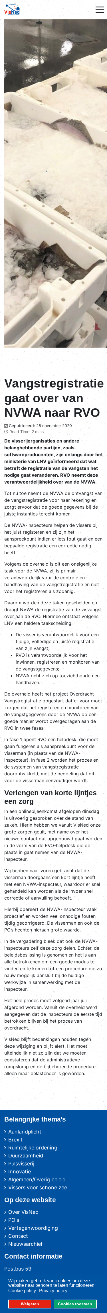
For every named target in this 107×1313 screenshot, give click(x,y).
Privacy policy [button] (53, 1290)
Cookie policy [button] (22, 1290)
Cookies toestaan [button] (75, 1304)
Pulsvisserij (21, 1164)
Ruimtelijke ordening (32, 1148)
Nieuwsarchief (25, 1244)
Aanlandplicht (24, 1132)
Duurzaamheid (25, 1156)
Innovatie (19, 1172)
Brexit (15, 1140)
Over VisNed (23, 1212)
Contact (18, 1236)
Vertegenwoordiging (33, 1228)
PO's (13, 1220)
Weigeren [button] (30, 1304)
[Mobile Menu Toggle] (100, 9)
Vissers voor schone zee (37, 1187)
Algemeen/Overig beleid (37, 1179)
